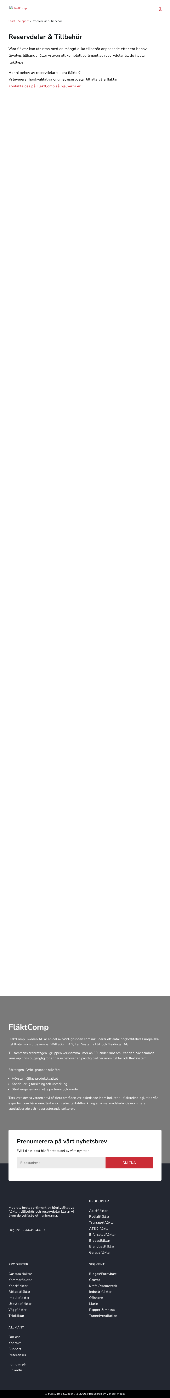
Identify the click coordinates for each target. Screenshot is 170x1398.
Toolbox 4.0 (26, 449)
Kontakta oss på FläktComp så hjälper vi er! (44, 86)
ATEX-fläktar (99, 1228)
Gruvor (94, 1280)
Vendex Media (116, 1394)
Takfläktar (16, 1316)
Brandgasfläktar (101, 1246)
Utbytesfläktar (20, 1303)
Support (14, 1349)
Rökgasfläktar (19, 1291)
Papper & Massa (102, 1309)
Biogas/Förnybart (103, 1274)
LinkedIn (15, 1370)
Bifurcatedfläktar (102, 1234)
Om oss (14, 1337)
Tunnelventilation (103, 1316)
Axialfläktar (98, 1210)
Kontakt (14, 1343)
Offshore (96, 1297)
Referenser (17, 1355)
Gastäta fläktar (20, 1274)
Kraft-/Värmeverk (103, 1286)
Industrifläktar (100, 1291)
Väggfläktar (17, 1309)
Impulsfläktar (19, 1297)
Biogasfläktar (99, 1240)
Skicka (129, 1162)
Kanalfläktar (18, 1286)
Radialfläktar (99, 1216)
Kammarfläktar (20, 1280)
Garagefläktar (100, 1252)
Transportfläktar (102, 1222)
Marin (93, 1303)
